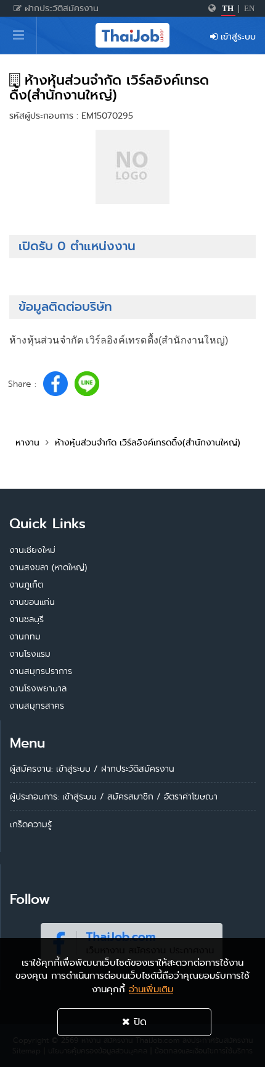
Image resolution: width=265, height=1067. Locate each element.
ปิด (138, 1021)
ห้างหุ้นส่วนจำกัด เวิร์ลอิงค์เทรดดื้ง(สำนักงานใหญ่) (147, 442)
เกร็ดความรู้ (31, 824)
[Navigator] (18, 35)
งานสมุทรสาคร (36, 705)
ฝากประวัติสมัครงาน (60, 8)
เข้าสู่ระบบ (237, 36)
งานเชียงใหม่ (32, 550)
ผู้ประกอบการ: (34, 796)
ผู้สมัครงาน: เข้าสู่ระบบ (50, 768)
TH (228, 8)
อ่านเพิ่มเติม (151, 989)
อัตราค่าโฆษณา (191, 796)
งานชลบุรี (26, 619)
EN (249, 8)
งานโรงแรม (30, 653)
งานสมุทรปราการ (40, 671)
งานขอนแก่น (32, 602)
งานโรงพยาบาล (38, 688)
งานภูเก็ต (26, 584)
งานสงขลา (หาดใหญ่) (48, 567)
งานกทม (25, 636)
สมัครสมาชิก (130, 796)
